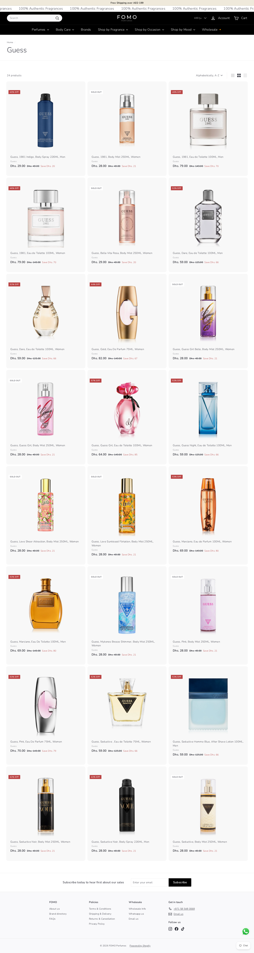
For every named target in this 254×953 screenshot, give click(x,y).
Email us (133, 918)
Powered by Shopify (140, 945)
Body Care (64, 30)
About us (54, 908)
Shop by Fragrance (111, 30)
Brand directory (58, 913)
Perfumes (39, 30)
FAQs (52, 918)
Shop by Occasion (148, 30)
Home (10, 42)
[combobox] (34, 18)
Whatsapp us (136, 913)
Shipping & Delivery (100, 913)
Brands (86, 30)
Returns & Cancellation (102, 918)
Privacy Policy (97, 923)
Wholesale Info (137, 908)
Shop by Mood (181, 30)
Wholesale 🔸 (212, 30)
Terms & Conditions (100, 908)
